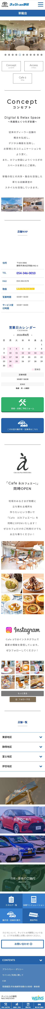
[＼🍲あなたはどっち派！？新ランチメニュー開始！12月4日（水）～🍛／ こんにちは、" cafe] (22, 667)
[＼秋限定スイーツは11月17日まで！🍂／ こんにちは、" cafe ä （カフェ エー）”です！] (37, 682)
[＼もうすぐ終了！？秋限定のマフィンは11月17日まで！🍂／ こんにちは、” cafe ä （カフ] (22, 682)
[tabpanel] (22, 35)
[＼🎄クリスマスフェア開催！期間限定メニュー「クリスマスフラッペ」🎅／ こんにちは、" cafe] (37, 667)
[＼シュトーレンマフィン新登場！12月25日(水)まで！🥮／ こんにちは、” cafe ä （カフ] (8, 667)
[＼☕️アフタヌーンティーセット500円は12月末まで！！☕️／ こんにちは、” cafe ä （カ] (8, 682)
